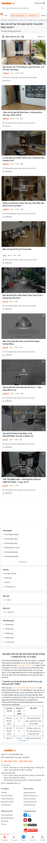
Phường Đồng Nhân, (11, 168)
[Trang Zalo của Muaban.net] (29, 815)
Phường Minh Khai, (11, 490)
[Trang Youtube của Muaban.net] (25, 820)
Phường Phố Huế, (10, 444)
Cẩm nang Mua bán (7, 815)
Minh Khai (8, 578)
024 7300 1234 (25, 761)
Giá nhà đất (4, 821)
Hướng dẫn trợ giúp (29, 805)
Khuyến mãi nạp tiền (30, 799)
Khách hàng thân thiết (30, 802)
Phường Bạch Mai (11, 543)
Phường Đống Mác (11, 552)
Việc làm (3, 824)
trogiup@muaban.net (13, 783)
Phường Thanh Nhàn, (12, 77)
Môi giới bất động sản (7, 818)
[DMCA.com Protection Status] (30, 826)
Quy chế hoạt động (6, 795)
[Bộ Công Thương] (31, 832)
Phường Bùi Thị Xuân (12, 548)
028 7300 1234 (10, 761)
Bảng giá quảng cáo (30, 792)
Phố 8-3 (7, 582)
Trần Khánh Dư (10, 587)
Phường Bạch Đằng (11, 534)
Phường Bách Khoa (11, 539)
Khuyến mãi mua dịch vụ (31, 795)
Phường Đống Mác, (11, 214)
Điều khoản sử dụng (7, 802)
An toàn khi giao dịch (7, 799)
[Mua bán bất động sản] (8, 3)
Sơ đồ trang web (6, 805)
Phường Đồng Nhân (12, 556)
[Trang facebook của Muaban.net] (25, 815)
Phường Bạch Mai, (11, 123)
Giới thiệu (4, 792)
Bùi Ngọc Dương (10, 573)
